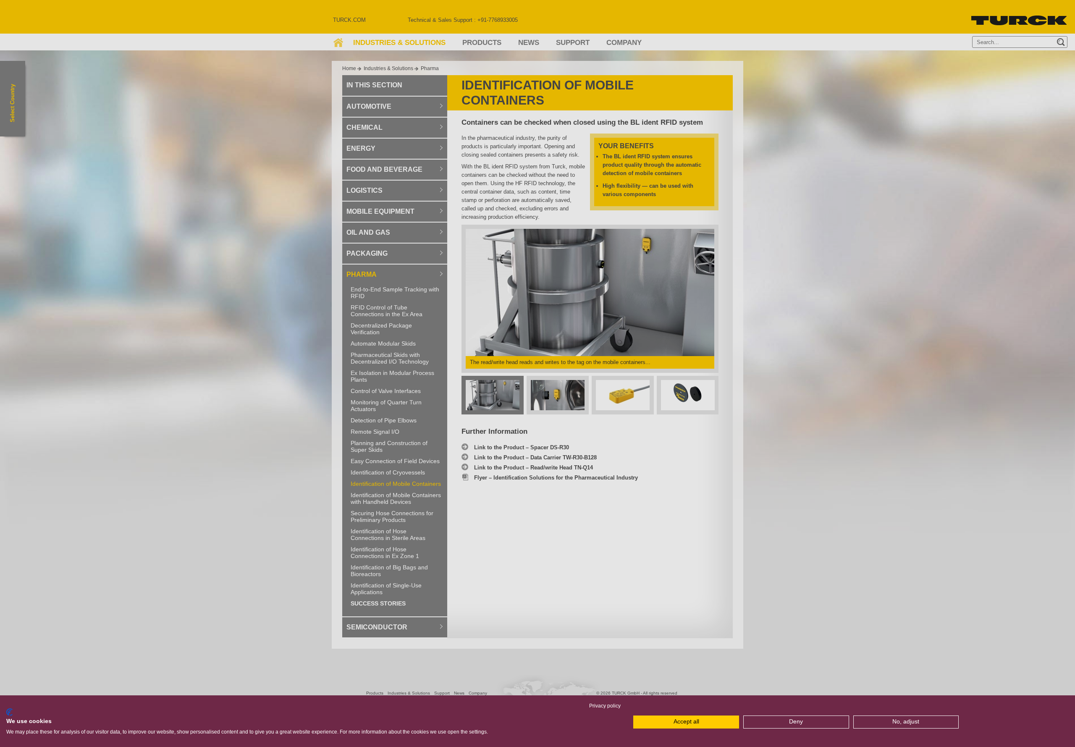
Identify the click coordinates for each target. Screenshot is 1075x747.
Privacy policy (605, 706)
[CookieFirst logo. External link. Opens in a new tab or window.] (9, 712)
